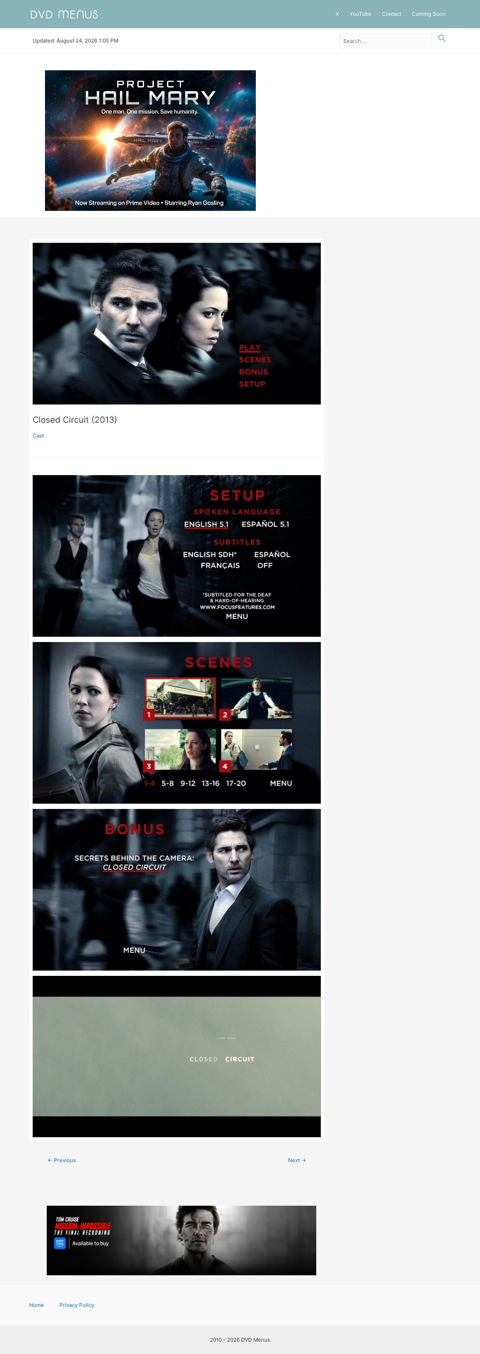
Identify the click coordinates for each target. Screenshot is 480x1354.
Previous (61, 1160)
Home (36, 1305)
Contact (391, 14)
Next (297, 1160)
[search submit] (440, 38)
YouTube (360, 14)
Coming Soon (429, 14)
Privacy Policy (76, 1305)
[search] (385, 41)
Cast (38, 435)
